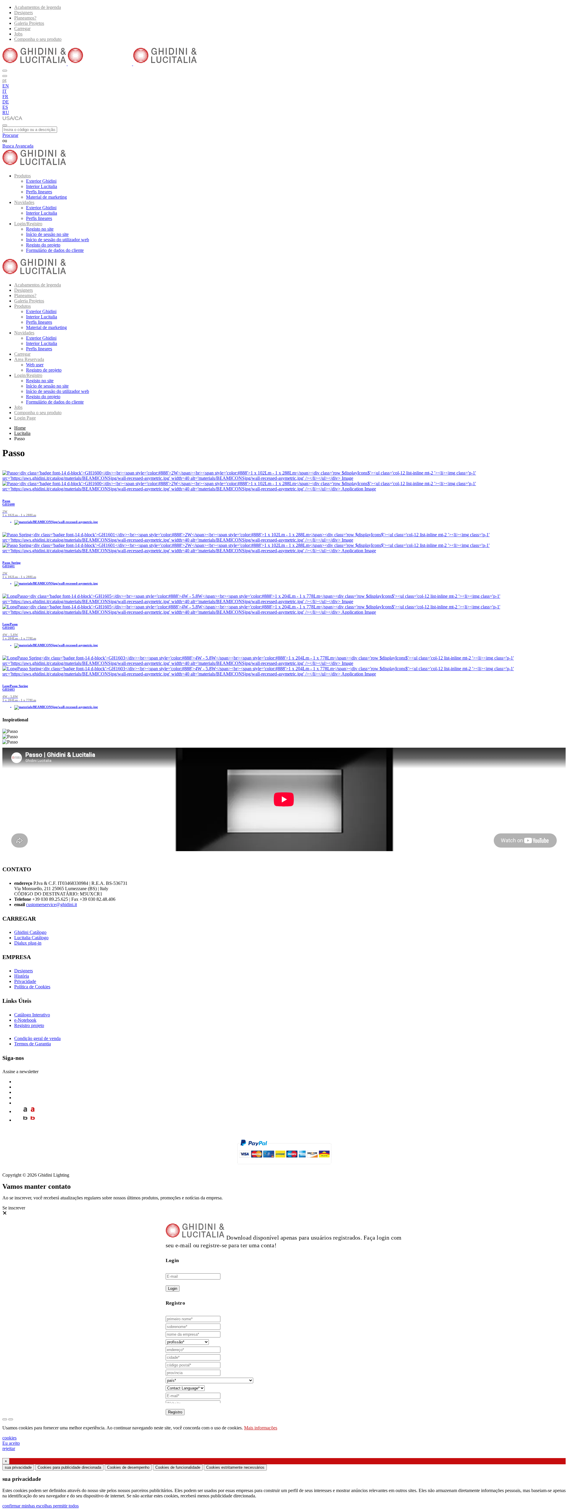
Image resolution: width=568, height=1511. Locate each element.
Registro (175, 1412)
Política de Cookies (32, 986)
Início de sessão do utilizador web (57, 239)
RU (5, 112)
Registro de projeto (44, 370)
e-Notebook (25, 1020)
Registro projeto (29, 1025)
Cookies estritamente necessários (235, 1467)
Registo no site (40, 228)
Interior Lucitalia (41, 186)
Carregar (22, 28)
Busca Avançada (17, 145)
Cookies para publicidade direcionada (69, 1467)
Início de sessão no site (47, 234)
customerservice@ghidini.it (51, 904)
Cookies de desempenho (128, 1467)
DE (5, 101)
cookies (9, 1437)
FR (5, 96)
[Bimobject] (25, 1120)
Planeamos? (25, 17)
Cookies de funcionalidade (177, 1467)
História (21, 976)
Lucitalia (22, 433)
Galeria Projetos (29, 23)
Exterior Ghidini (41, 181)
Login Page (25, 417)
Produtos (22, 175)
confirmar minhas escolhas (27, 1505)
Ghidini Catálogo (30, 932)
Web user (34, 364)
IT (4, 91)
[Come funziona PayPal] (284, 1166)
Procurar (10, 135)
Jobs (18, 33)
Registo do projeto (43, 244)
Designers (23, 12)
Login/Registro (28, 223)
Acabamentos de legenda (37, 7)
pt (4, 80)
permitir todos (66, 1505)
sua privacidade (18, 1467)
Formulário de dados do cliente (55, 250)
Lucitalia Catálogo (31, 937)
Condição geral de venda (37, 1038)
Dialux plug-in (27, 942)
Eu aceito (11, 1443)
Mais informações (260, 1427)
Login (172, 1288)
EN (5, 85)
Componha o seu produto (38, 39)
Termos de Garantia (32, 1043)
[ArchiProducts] (25, 1111)
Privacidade (25, 981)
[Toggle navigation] (4, 125)
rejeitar (8, 1448)
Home (20, 427)
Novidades (24, 202)
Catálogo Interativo (32, 1014)
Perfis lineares (39, 191)
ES (5, 107)
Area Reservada (29, 359)
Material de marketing (46, 197)
